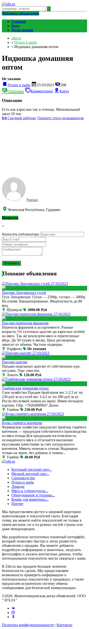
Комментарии (42, 91)
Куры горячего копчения (22, 423)
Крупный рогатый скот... (31, 469)
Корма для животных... (30, 499)
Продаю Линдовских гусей (24, 293)
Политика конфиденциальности (28, 625)
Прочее (17, 504)
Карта (64, 91)
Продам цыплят (15, 362)
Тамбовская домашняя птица (25, 388)
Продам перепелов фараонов (25, 323)
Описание (16, 91)
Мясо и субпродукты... (29, 491)
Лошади (17, 487)
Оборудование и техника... (33, 495)
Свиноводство (23, 478)
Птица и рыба (22, 482)
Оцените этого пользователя (60, 118)
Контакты (64, 625)
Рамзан (32, 200)
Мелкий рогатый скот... (30, 474)
